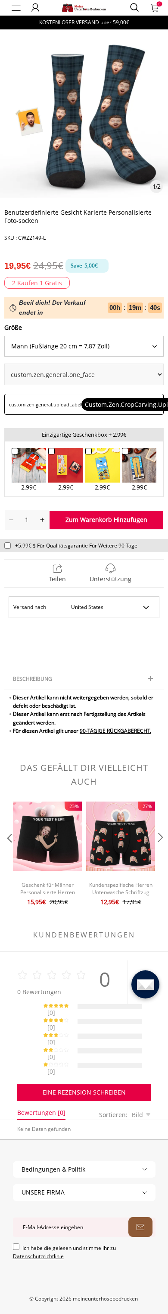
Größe (13, 327)
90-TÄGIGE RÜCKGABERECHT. (115, 730)
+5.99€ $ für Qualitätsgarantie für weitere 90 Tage (76, 545)
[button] (8, 855)
